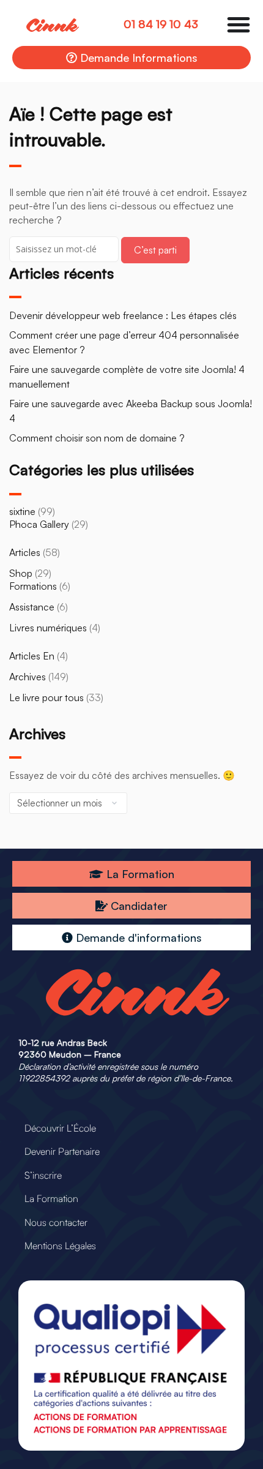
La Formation (51, 1198)
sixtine (22, 511)
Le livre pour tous (46, 697)
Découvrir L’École (60, 1128)
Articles (24, 552)
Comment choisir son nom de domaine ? (97, 438)
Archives (27, 677)
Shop (20, 573)
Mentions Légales (60, 1245)
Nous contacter (55, 1222)
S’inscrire (43, 1175)
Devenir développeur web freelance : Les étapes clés (123, 315)
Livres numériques (48, 628)
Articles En (31, 656)
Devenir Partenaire (62, 1151)
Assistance (31, 607)
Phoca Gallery (39, 524)
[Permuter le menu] (238, 24)
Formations (33, 586)
